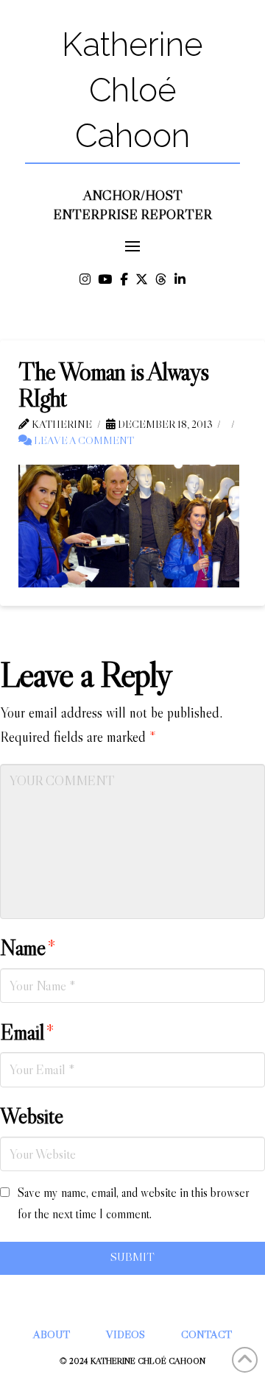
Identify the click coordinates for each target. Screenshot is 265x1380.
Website (31, 1116)
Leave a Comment (83, 440)
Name (28, 947)
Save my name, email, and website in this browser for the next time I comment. (134, 1203)
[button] (133, 246)
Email (27, 1032)
